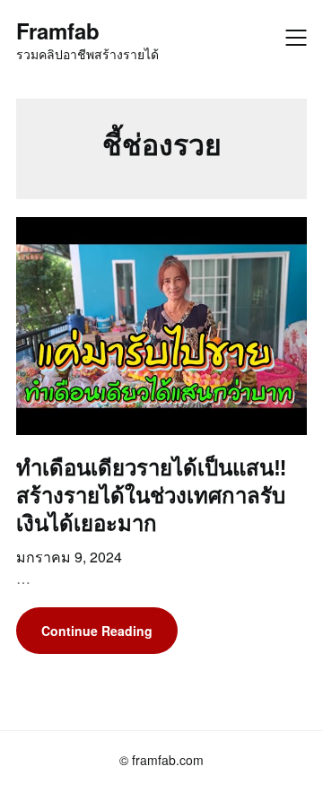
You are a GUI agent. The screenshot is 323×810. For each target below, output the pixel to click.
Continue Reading (97, 631)
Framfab (58, 31)
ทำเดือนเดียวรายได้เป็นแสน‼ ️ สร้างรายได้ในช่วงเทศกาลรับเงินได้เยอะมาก (154, 494)
